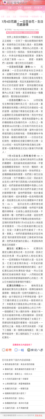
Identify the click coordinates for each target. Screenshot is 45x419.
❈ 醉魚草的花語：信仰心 (13, 398)
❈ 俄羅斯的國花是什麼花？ (14, 393)
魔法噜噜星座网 (10, 415)
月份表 (37, 8)
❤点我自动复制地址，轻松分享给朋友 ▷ (22, 32)
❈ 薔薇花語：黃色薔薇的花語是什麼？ (19, 369)
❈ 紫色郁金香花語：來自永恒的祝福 (18, 364)
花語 (14, 17)
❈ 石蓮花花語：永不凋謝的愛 (15, 408)
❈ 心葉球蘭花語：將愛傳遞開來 (16, 384)
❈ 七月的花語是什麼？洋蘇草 (15, 379)
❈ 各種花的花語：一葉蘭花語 (15, 389)
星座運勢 (28, 8)
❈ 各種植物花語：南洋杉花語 (15, 403)
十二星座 (18, 8)
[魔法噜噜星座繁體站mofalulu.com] (22, 3)
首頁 (10, 8)
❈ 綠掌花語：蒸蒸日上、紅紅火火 (17, 374)
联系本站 (38, 415)
